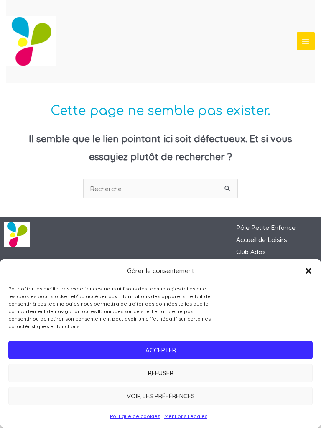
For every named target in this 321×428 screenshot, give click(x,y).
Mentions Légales (185, 416)
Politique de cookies (135, 416)
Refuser (160, 373)
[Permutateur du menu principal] (306, 41)
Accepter (160, 350)
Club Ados (251, 251)
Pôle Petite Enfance (266, 227)
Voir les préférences (161, 396)
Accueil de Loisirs (261, 239)
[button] (308, 271)
